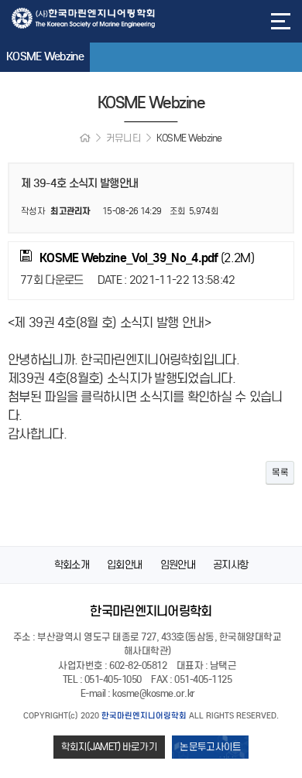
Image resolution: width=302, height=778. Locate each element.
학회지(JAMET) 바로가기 (109, 746)
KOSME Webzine (45, 56)
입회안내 (124, 565)
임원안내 (177, 565)
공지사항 (230, 565)
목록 (280, 472)
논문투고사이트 (210, 746)
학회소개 (71, 565)
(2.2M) (146, 258)
